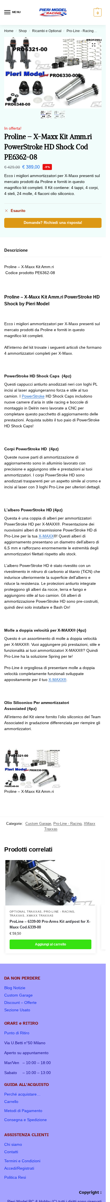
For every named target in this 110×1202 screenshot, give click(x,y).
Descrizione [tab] (16, 250)
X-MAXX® (57, 679)
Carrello (11, 1101)
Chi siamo (13, 1144)
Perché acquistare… (22, 1094)
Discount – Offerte (20, 1002)
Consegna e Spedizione (25, 1119)
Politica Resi (15, 1177)
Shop (23, 31)
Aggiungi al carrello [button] (50, 944)
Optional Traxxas (26, 911)
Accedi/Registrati (19, 1168)
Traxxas (17, 915)
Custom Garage (38, 823)
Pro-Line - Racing (80, 31)
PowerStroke (33, 396)
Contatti (11, 1152)
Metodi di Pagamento (23, 1110)
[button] (97, 12)
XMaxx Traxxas (40, 915)
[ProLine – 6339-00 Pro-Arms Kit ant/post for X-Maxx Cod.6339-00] (50, 882)
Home (9, 31)
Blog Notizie (14, 987)
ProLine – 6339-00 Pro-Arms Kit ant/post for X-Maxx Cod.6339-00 (50, 924)
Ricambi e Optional (46, 31)
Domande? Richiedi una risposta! (53, 223)
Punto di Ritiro (16, 1033)
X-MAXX (46, 536)
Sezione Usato (17, 1010)
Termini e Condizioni (22, 1161)
